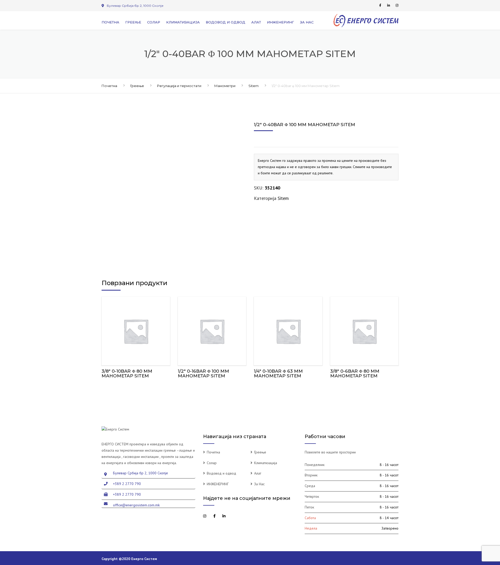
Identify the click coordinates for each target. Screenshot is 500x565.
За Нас (307, 22)
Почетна (110, 22)
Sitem (253, 86)
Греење (133, 22)
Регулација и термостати (179, 86)
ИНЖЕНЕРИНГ (280, 22)
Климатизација (183, 22)
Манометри (224, 86)
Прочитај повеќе (136, 330)
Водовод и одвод (225, 22)
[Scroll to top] (472, 537)
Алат (256, 22)
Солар (153, 22)
